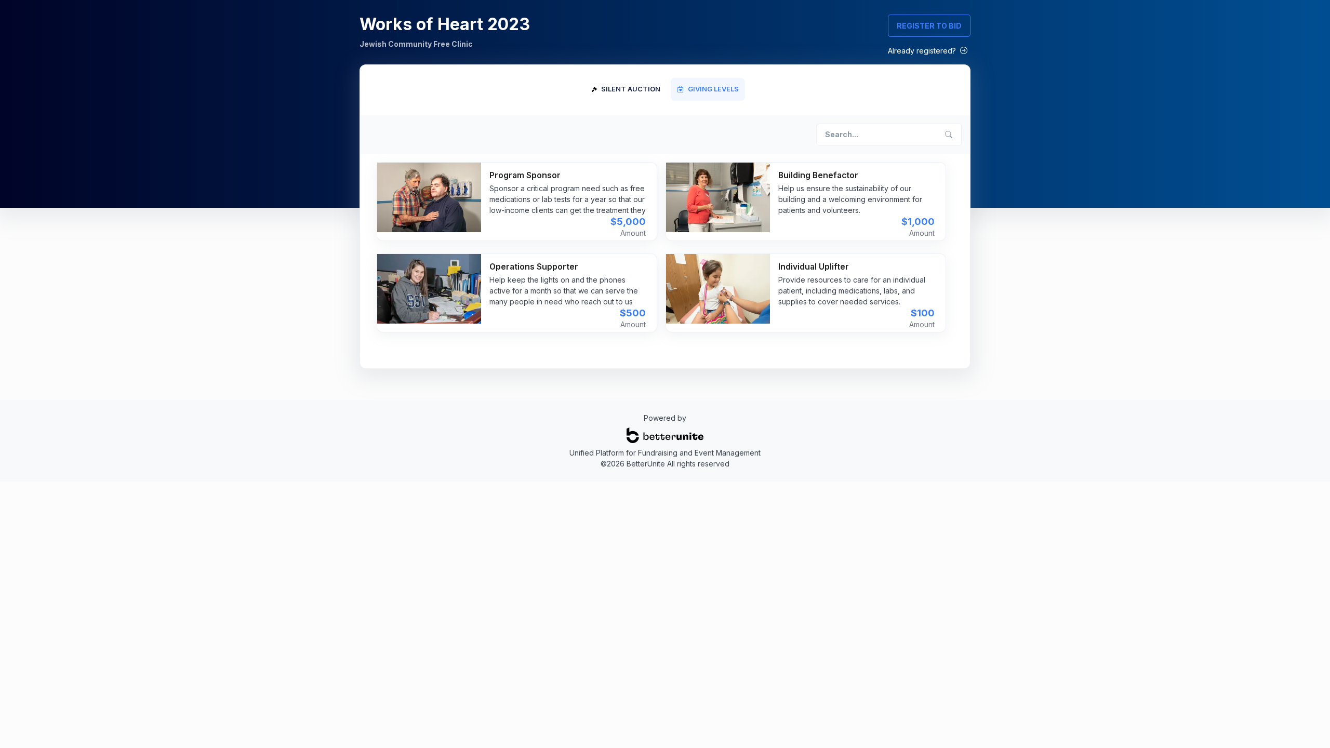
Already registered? (923, 50)
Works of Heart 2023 (445, 24)
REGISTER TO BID (929, 25)
